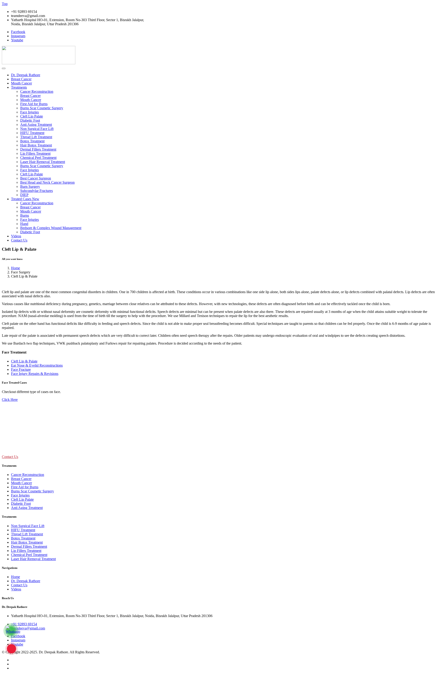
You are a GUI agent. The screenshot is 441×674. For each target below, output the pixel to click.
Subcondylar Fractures (36, 191)
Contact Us (19, 240)
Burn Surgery (30, 186)
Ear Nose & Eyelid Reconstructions (37, 365)
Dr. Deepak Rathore (25, 75)
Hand (24, 224)
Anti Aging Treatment (36, 124)
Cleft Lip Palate (31, 116)
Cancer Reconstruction (36, 91)
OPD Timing (11, 417)
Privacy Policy (21, 660)
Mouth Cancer (21, 83)
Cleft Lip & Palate (24, 361)
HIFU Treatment (32, 133)
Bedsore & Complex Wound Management (50, 228)
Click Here (10, 400)
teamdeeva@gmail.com (28, 628)
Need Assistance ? (15, 438)
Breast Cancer (21, 79)
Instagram (18, 36)
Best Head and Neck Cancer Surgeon (47, 182)
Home (15, 268)
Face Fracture (21, 369)
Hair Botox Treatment (36, 145)
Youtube (17, 40)
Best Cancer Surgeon (35, 178)
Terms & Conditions (25, 664)
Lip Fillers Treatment (35, 153)
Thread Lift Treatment (36, 137)
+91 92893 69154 (24, 624)
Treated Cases (25, 199)
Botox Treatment (32, 141)
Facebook (18, 32)
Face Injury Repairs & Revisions (34, 374)
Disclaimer (19, 668)
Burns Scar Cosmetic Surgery (41, 108)
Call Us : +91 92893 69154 (16, 447)
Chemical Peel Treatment (38, 158)
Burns (24, 215)
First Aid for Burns (34, 104)
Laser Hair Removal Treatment (42, 162)
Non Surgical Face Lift (37, 129)
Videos (16, 236)
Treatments (19, 87)
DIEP (24, 195)
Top (5, 4)
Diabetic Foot (30, 120)
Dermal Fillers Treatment (38, 149)
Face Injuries (29, 112)
